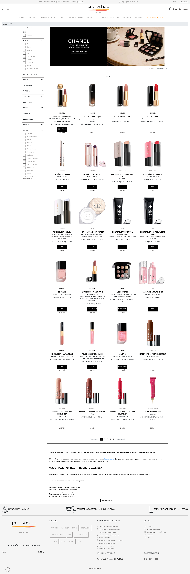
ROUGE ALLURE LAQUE (92, 116)
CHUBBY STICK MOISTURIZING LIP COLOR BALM (122, 413)
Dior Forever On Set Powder (92, 232)
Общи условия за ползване (109, 526)
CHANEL (62, 113)
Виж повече (107, 501)
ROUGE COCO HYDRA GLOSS (92, 354)
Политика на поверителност (109, 529)
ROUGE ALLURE (152, 116)
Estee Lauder (153, 408)
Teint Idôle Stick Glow (62, 232)
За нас (149, 526)
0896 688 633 (184, 2)
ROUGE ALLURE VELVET (62, 116)
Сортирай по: (150, 68)
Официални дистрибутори (156, 532)
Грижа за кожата (58, 535)
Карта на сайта (104, 538)
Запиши (41, 552)
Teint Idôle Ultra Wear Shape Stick (122, 175)
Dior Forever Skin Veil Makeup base (152, 233)
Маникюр (65, 528)
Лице (63, 541)
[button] (166, 68)
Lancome (62, 170)
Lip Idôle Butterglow (92, 174)
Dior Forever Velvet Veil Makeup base (122, 233)
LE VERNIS (62, 292)
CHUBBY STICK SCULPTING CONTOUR (152, 354)
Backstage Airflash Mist (152, 292)
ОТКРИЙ (62, 133)
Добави (62, 190)
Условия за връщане (106, 549)
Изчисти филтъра (27, 27)
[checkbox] (24, 35)
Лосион (54, 541)
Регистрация (183, 9)
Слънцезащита (81, 535)
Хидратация (85, 528)
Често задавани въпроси (108, 532)
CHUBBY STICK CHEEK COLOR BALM (92, 412)
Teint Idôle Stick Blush (152, 174)
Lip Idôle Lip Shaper (62, 174)
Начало (5, 24)
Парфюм (54, 528)
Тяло (79, 541)
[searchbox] (15, 9)
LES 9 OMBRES (122, 292)
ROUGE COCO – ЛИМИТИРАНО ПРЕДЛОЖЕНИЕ (92, 293)
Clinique (153, 350)
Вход (175, 9)
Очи (69, 535)
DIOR (92, 228)
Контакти (150, 535)
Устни (74, 528)
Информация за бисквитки (109, 535)
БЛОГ (149, 538)
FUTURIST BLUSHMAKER (152, 412)
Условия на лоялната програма (110, 540)
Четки (70, 541)
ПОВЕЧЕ (80, 2)
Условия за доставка (107, 543)
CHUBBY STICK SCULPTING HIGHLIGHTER (62, 413)
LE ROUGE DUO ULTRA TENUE (62, 354)
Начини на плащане (106, 546)
